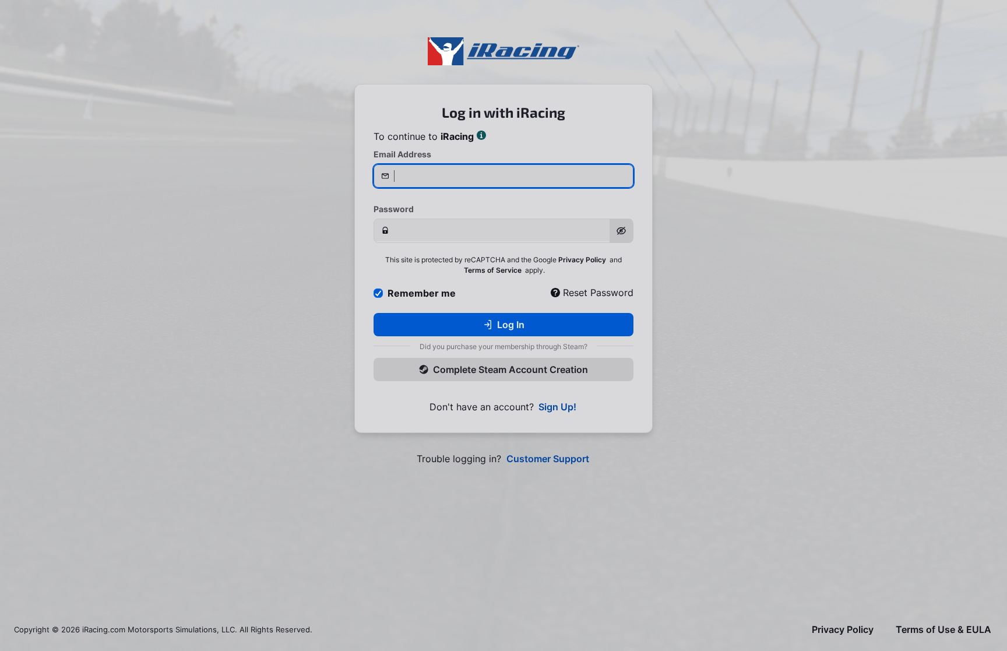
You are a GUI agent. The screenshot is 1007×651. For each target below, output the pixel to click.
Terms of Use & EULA (943, 629)
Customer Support (547, 459)
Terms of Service (493, 270)
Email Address (402, 154)
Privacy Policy (582, 259)
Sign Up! (557, 407)
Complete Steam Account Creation (510, 369)
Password (394, 209)
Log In (510, 324)
